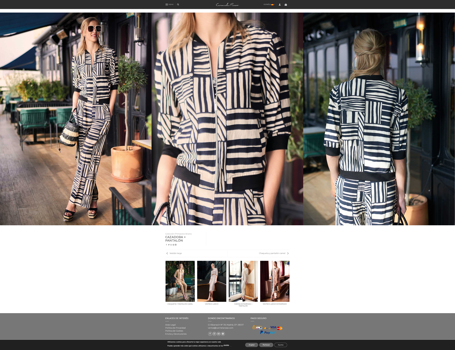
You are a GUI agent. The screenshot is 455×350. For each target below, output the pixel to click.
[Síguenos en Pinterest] (223, 334)
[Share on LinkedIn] (175, 245)
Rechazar (266, 345)
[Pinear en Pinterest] (173, 245)
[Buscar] (178, 4)
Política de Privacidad (175, 328)
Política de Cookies (174, 331)
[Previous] (166, 287)
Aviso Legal (170, 325)
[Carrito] (286, 4)
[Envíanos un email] (219, 334)
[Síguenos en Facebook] (210, 334)
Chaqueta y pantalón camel (272, 253)
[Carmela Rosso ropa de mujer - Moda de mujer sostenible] (227, 4)
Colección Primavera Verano (178, 234)
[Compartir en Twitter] (169, 245)
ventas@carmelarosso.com (220, 328)
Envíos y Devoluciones (176, 334)
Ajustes (281, 345)
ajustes (226, 345)
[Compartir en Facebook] (166, 245)
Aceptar (252, 345)
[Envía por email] (171, 245)
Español (267, 4)
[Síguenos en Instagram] (214, 334)
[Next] (289, 287)
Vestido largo (175, 253)
